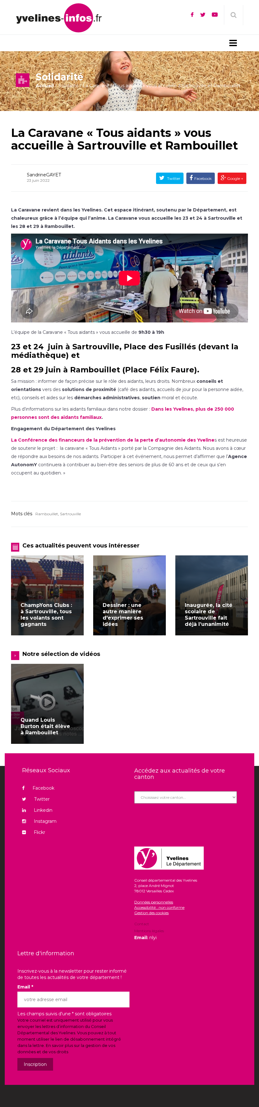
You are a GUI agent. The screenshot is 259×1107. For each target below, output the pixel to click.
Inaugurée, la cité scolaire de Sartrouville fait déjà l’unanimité (208, 614)
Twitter (173, 178)
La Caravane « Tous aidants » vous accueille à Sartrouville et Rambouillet (124, 139)
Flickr (39, 832)
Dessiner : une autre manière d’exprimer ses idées (123, 614)
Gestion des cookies (151, 912)
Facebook (203, 178)
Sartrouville (70, 513)
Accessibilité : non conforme (159, 907)
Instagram (45, 821)
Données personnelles (153, 902)
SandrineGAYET (44, 175)
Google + (234, 178)
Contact (141, 924)
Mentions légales (149, 930)
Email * (25, 987)
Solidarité (68, 86)
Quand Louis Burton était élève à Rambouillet (45, 726)
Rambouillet (46, 513)
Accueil (45, 86)
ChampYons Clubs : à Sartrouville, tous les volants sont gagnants (46, 614)
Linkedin (43, 810)
